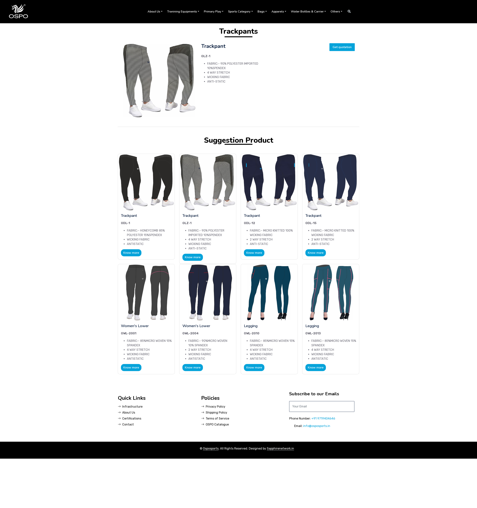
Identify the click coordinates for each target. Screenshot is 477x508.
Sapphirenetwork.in (280, 448)
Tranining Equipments (182, 12)
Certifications (131, 418)
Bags (261, 12)
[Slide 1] (153, 112)
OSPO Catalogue (217, 424)
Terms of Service (217, 418)
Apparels (277, 12)
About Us (154, 12)
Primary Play (212, 12)
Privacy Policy (215, 406)
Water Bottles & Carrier (307, 12)
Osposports (211, 448)
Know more (131, 253)
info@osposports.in (316, 426)
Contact (128, 424)
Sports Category (239, 12)
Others (335, 12)
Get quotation (342, 47)
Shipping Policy (216, 412)
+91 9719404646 (323, 418)
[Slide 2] (159, 112)
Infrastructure (132, 406)
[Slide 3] (166, 112)
